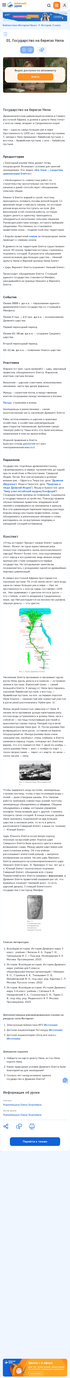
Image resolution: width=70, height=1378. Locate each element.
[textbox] (35, 594)
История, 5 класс (51, 25)
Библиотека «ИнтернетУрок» (20, 25)
